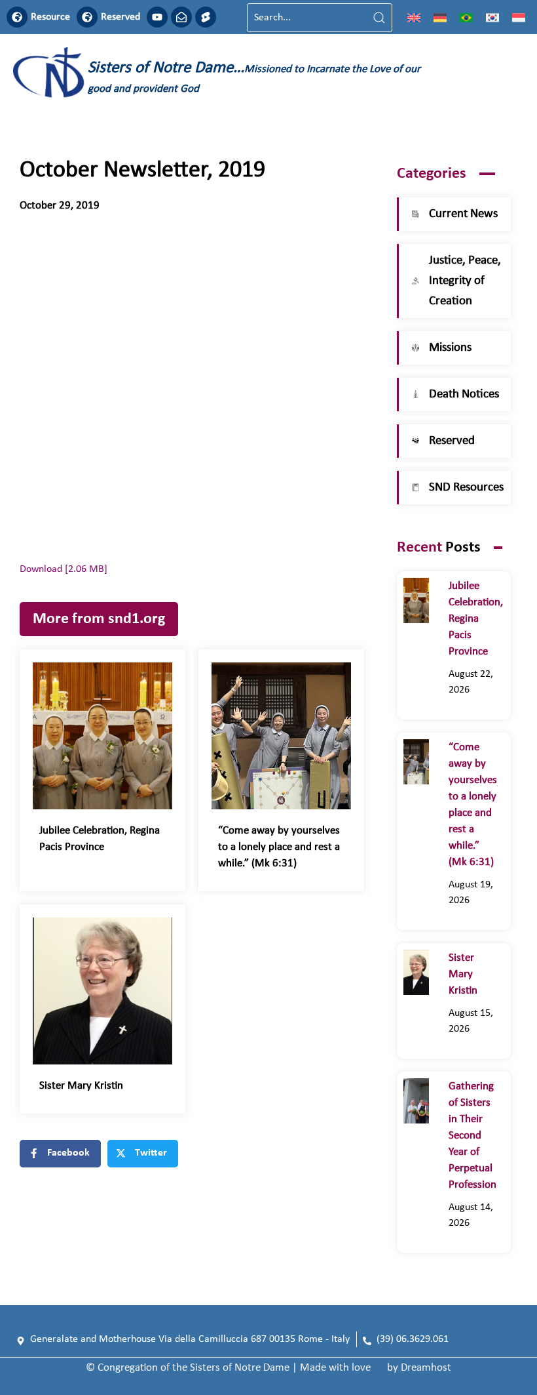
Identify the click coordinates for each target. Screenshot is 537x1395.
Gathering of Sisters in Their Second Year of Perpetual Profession (472, 1135)
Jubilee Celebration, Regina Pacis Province (476, 618)
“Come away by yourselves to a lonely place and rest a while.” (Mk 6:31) (279, 847)
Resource (50, 17)
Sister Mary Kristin (81, 1085)
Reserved (120, 17)
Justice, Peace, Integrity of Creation (465, 281)
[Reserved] (87, 17)
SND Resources (466, 487)
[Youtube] (157, 17)
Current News (463, 214)
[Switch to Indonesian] (519, 18)
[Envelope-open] (181, 17)
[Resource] (17, 17)
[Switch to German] (440, 18)
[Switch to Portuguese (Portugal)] (466, 18)
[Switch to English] (414, 18)
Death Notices (464, 394)
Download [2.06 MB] (63, 569)
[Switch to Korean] (492, 18)
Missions (450, 348)
